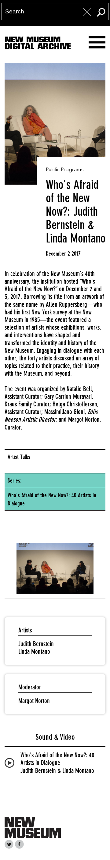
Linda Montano (34, 651)
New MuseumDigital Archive (38, 44)
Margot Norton (34, 701)
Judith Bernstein (36, 644)
